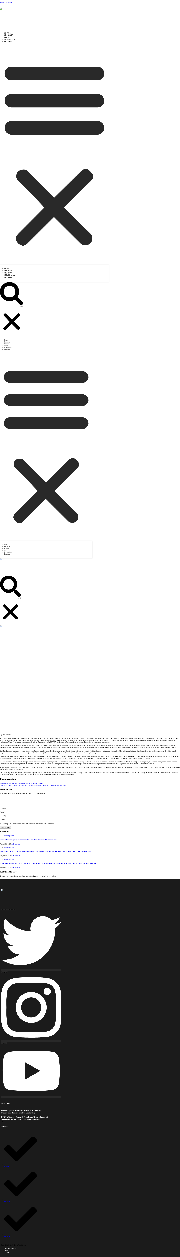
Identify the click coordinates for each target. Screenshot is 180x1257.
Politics (8, 36)
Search (21, 307)
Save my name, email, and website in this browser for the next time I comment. (28, 824)
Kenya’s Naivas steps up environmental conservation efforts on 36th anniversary (28, 840)
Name (2, 812)
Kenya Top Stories (6, 2)
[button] (54, 153)
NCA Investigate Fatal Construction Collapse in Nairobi (21, 783)
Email (2, 816)
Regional (8, 34)
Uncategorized (9, 836)
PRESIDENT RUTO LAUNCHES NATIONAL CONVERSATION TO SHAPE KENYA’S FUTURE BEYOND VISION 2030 (45, 851)
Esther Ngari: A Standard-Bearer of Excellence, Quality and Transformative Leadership (21, 1111)
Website (2, 820)
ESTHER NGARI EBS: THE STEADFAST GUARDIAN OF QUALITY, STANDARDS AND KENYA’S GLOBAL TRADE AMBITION (49, 863)
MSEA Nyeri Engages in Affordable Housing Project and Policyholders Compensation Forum (33, 785)
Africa (7, 38)
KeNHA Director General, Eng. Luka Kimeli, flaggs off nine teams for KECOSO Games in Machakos (24, 1118)
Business (8, 41)
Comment (4, 808)
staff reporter (15, 844)
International (11, 39)
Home (6, 32)
